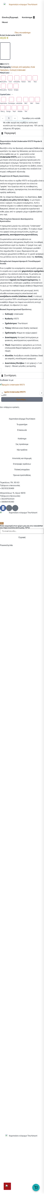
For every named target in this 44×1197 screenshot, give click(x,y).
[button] (5, 51)
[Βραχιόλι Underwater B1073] (22, 386)
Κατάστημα (22, 439)
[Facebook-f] (3, 508)
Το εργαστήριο (22, 424)
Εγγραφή (22, 537)
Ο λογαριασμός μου (22, 1158)
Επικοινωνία (22, 430)
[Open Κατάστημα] (34, 17)
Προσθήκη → (22, 399)
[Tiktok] (15, 508)
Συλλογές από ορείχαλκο (20, 67)
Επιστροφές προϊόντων (22, 464)
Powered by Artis (6, 545)
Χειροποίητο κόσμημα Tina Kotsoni (22, 419)
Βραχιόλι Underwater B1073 (13, 392)
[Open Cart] (36, 1187)
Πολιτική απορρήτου (22, 470)
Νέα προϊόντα (22, 450)
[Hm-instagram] (9, 508)
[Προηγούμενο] (2, 393)
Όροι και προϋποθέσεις (22, 475)
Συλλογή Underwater (17, 70)
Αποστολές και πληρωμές (22, 458)
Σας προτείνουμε (22, 444)
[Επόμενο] (41, 393)
